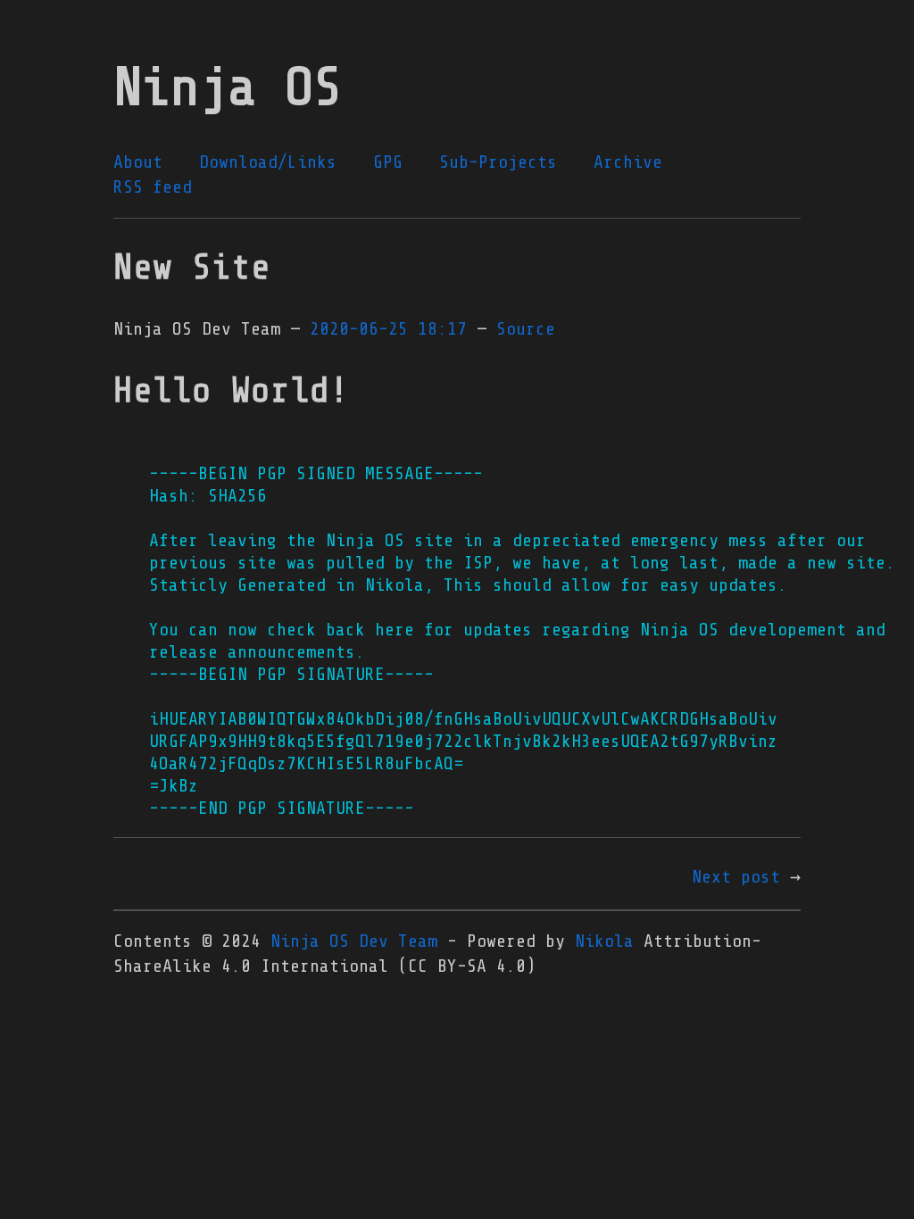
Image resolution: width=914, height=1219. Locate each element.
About (137, 162)
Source (525, 329)
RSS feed (152, 187)
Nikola (604, 941)
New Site (191, 267)
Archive (628, 162)
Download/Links (268, 162)
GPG (388, 162)
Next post (736, 877)
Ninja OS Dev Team (353, 941)
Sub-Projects (498, 162)
